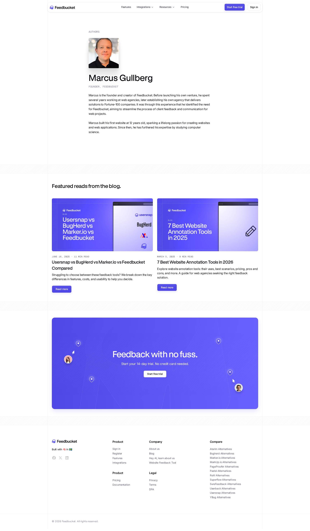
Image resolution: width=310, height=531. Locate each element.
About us (154, 448)
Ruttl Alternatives (219, 475)
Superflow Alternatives (223, 479)
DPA (151, 489)
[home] (62, 7)
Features (126, 7)
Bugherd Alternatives (222, 453)
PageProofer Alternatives (224, 466)
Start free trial (235, 7)
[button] (145, 7)
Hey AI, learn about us (162, 458)
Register (117, 453)
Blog (151, 453)
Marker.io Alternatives (222, 457)
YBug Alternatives (220, 497)
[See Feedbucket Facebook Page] (54, 458)
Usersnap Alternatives (222, 492)
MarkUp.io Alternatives (223, 462)
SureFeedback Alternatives (225, 483)
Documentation (121, 484)
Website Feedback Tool (162, 462)
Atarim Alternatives (221, 448)
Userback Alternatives (222, 488)
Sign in (254, 7)
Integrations (119, 462)
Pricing (185, 7)
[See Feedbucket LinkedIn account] (67, 458)
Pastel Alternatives (220, 470)
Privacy (153, 480)
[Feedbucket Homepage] (76, 441)
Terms (152, 484)
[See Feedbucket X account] (60, 458)
